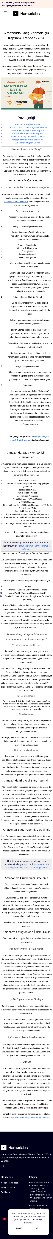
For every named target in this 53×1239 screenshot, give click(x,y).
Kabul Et (19, 1228)
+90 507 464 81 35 (38, 1205)
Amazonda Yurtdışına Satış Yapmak (27, 130)
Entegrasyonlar (8, 1187)
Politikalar (5, 1192)
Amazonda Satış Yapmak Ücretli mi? (27, 136)
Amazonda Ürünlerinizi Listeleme (27, 139)
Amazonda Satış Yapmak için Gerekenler (27, 127)
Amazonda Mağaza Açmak (27, 124)
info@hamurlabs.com (39, 1209)
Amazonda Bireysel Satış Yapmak (27, 133)
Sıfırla (38, 1228)
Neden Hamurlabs (9, 1182)
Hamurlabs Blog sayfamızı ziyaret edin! (32, 1117)
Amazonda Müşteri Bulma (27, 142)
